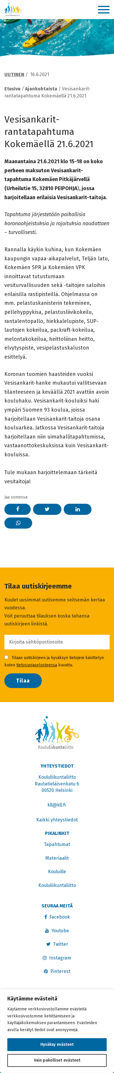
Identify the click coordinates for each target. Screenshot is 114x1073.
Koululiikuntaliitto (57, 885)
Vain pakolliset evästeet (57, 1060)
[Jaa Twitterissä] (47, 509)
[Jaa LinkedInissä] (77, 509)
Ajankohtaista (41, 89)
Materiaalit (57, 858)
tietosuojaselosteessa (36, 665)
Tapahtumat (57, 844)
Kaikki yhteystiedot (57, 820)
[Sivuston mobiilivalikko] (104, 10)
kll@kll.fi (57, 805)
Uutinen (14, 74)
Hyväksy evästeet (57, 1044)
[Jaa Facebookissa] (17, 509)
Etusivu (12, 89)
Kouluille (57, 871)
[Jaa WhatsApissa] (18, 523)
